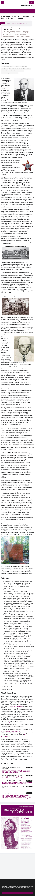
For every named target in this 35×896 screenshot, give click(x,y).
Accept (17, 893)
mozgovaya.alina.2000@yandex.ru (10, 731)
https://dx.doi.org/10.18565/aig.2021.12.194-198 (18, 23)
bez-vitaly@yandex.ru (17, 706)
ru (27, 2)
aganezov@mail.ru (6, 723)
